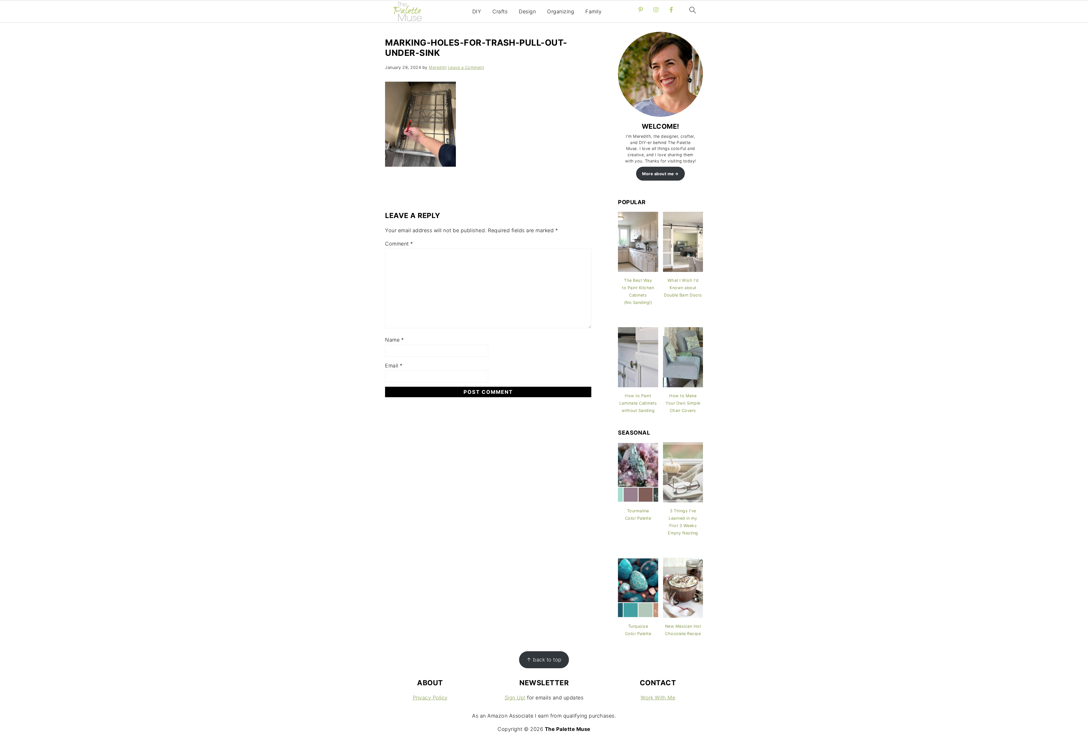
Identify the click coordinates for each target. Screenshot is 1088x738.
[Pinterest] (640, 9)
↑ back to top (544, 660)
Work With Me (658, 698)
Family (593, 11)
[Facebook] (671, 9)
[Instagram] (655, 9)
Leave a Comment (466, 67)
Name (394, 340)
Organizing (560, 11)
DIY (476, 11)
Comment (399, 244)
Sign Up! (515, 698)
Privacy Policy (430, 698)
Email (394, 366)
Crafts (499, 11)
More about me (658, 173)
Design (527, 11)
